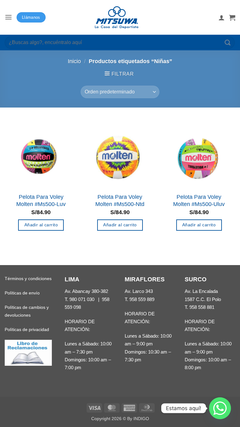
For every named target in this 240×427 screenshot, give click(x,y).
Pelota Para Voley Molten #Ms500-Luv (41, 200)
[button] (8, 17)
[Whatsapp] (220, 408)
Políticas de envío (22, 292)
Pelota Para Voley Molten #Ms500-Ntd (119, 200)
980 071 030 (81, 299)
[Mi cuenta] (221, 17)
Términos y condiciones (28, 278)
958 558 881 (201, 307)
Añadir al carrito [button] (41, 224)
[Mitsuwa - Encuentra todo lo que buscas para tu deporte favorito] (116, 17)
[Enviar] (228, 42)
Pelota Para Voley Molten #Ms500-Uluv (199, 200)
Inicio (74, 61)
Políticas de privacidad (27, 329)
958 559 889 (141, 299)
